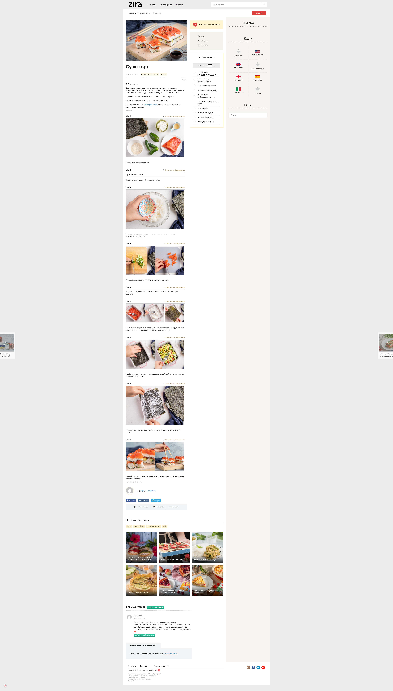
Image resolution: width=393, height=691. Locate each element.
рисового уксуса (204, 81)
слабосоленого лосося (206, 97)
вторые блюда (139, 526)
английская (238, 67)
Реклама (132, 666)
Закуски (156, 74)
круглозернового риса (207, 74)
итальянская (238, 92)
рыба (165, 526)
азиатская (239, 55)
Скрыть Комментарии (155, 607)
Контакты (144, 666)
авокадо (210, 117)
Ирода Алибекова (148, 491)
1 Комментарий (143, 507)
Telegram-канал (173, 507)
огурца (210, 113)
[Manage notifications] (5, 685)
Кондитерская (166, 5)
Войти (259, 13)
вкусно (129, 526)
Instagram (160, 507)
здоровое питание (153, 526)
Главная (130, 13)
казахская (258, 93)
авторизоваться (170, 653)
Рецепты (152, 5)
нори (206, 108)
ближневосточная (258, 68)
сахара (213, 85)
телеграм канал (151, 104)
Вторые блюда (143, 13)
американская (257, 54)
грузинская (238, 80)
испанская (258, 80)
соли (214, 90)
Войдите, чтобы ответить (144, 635)
